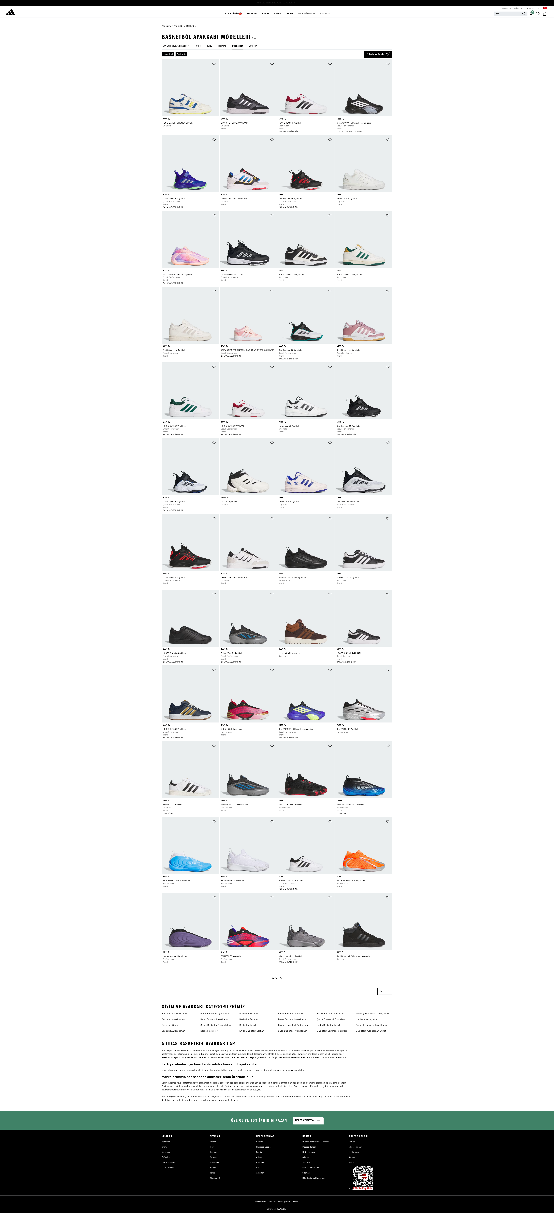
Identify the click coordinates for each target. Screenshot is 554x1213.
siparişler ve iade (527, 8)
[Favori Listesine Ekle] (214, 64)
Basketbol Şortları (248, 1014)
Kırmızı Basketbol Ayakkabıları (293, 1025)
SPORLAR (325, 14)
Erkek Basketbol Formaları (330, 1014)
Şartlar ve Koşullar (292, 1202)
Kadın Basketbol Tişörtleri (330, 1025)
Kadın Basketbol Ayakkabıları (215, 1019)
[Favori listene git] (537, 13)
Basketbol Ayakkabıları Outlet (371, 1031)
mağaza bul (506, 8)
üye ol (539, 8)
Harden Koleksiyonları (367, 1019)
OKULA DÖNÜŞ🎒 (233, 14)
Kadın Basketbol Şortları (290, 1014)
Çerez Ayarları (260, 1202)
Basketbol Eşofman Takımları (332, 1031)
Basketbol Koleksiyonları (174, 1014)
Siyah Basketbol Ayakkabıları (292, 1031)
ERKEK (266, 14)
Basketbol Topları (209, 1031)
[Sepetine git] (544, 13)
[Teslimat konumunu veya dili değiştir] (545, 8)
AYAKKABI (252, 14)
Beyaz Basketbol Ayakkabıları (293, 1019)
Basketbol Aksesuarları (173, 1031)
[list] (277, 46)
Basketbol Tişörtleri (249, 1025)
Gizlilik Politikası (275, 1202)
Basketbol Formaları (249, 1019)
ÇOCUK (289, 14)
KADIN (277, 14)
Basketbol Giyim (170, 1025)
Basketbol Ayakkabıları (173, 1019)
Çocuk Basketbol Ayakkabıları (215, 1025)
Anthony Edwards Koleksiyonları (372, 1014)
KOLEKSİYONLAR (307, 14)
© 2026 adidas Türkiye (277, 1209)
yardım (516, 8)
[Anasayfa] (10, 12)
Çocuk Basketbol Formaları (331, 1019)
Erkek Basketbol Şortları (251, 1031)
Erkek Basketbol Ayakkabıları (215, 1014)
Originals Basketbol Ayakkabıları (372, 1025)
